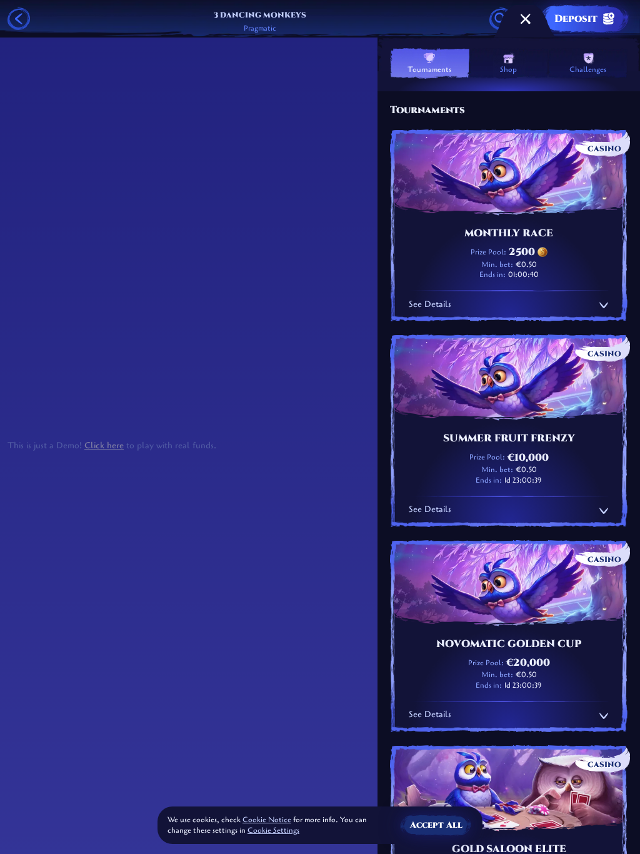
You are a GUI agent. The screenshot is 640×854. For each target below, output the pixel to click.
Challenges (587, 69)
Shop (508, 69)
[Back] (19, 19)
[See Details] (604, 305)
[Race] (525, 19)
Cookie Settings (273, 830)
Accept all (436, 825)
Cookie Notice (266, 820)
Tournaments (429, 69)
